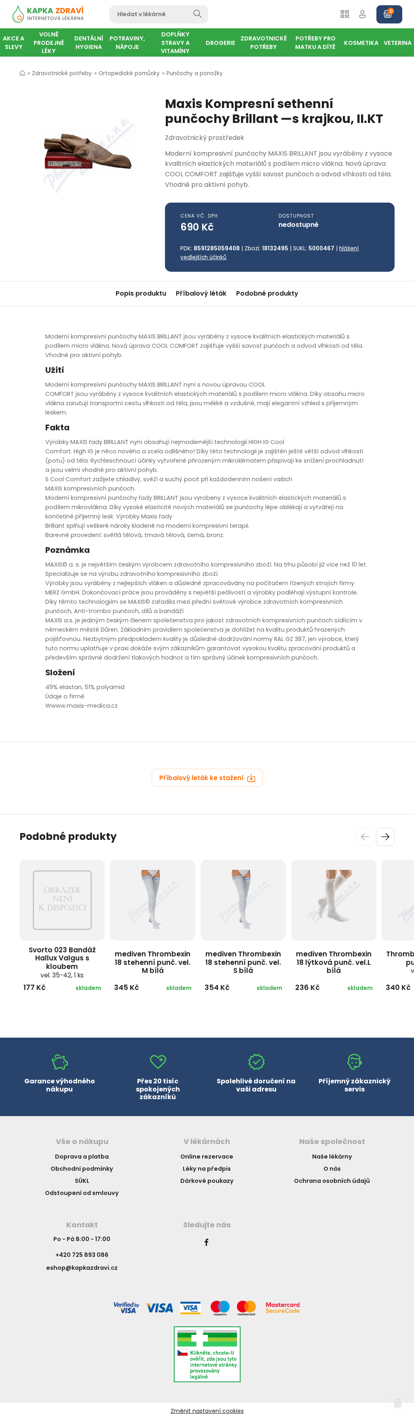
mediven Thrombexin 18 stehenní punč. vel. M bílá (152, 962)
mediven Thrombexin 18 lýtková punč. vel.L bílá (334, 962)
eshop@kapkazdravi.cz (82, 1268)
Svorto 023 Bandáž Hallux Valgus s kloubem (62, 962)
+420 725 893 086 (81, 1255)
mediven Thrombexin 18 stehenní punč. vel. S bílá (243, 962)
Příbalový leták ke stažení (202, 778)
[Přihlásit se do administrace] (398, 1403)
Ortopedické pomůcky (129, 73)
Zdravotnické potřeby (62, 73)
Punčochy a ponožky (195, 73)
